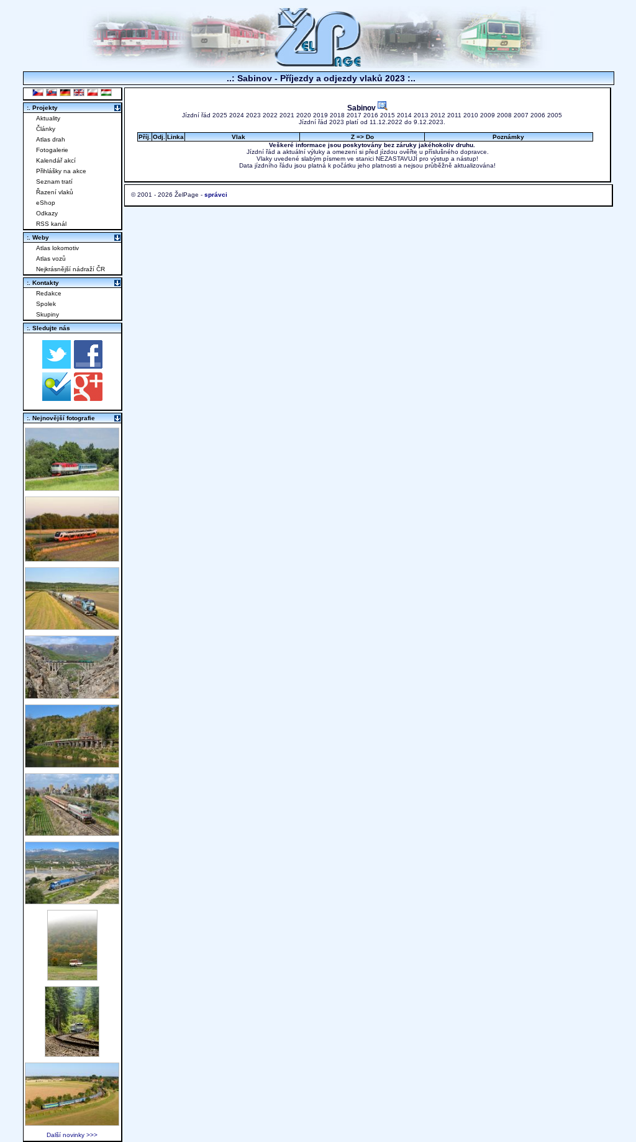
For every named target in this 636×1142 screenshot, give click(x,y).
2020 (303, 115)
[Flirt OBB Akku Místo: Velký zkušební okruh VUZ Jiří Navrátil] (72, 558)
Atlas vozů (51, 258)
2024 (236, 115)
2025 (219, 115)
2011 (454, 115)
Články (45, 128)
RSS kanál (51, 223)
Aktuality (48, 118)
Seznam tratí (54, 181)
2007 (521, 115)
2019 (320, 115)
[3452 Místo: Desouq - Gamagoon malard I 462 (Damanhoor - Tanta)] (72, 832)
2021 (286, 115)
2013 (421, 115)
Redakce (48, 293)
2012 (437, 115)
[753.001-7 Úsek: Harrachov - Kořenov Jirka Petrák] (72, 1053)
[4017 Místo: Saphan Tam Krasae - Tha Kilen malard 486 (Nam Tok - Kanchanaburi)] (72, 764)
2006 (537, 115)
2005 (554, 115)
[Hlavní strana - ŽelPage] (318, 65)
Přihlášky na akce (61, 171)
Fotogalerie (52, 149)
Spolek (46, 303)
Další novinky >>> (72, 1134)
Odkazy (47, 213)
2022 (270, 115)
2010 (470, 115)
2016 (370, 115)
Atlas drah (50, 139)
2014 (404, 115)
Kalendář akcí (56, 160)
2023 (253, 115)
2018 (337, 115)
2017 (354, 115)
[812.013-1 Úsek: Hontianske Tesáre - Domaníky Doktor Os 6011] (72, 977)
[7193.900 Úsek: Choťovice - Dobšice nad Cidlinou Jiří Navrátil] (72, 626)
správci (215, 194)
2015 (387, 115)
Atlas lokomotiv (57, 248)
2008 (504, 115)
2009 (487, 115)
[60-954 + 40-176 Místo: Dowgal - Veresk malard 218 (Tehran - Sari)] (72, 695)
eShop (45, 202)
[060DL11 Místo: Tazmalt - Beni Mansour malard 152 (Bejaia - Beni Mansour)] (72, 901)
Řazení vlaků (54, 192)
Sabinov (362, 108)
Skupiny (47, 314)
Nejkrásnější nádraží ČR (70, 269)
